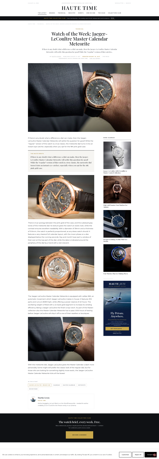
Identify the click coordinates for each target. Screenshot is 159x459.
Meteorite (81, 385)
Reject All (138, 455)
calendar (56, 385)
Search (128, 3)
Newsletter (119, 3)
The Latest (42, 13)
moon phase (33, 389)
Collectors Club (114, 13)
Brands (52, 13)
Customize (125, 455)
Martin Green (56, 56)
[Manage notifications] (154, 454)
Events (81, 13)
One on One (90, 13)
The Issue (101, 13)
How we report (95, 58)
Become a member (80, 435)
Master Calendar (69, 385)
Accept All (150, 455)
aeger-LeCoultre (55, 365)
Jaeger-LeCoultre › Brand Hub (39, 385)
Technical (62, 13)
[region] (79, 454)
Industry (71, 13)
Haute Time (31, 24)
